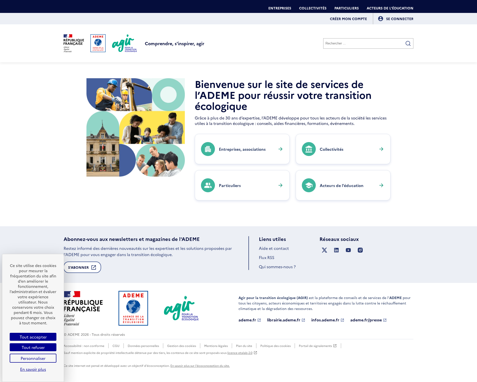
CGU (116, 346)
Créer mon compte (348, 18)
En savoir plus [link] (33, 369)
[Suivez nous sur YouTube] (348, 250)
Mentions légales (216, 346)
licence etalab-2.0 (239, 352)
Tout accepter (33, 337)
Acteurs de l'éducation (390, 7)
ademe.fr (247, 320)
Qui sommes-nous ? (277, 266)
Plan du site (244, 346)
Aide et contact (274, 248)
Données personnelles (143, 346)
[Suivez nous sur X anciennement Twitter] (324, 250)
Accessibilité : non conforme (84, 346)
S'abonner (78, 269)
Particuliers (346, 7)
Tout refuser (33, 347)
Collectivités (312, 7)
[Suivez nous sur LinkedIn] (336, 250)
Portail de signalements (315, 346)
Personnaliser (33, 358)
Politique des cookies (275, 346)
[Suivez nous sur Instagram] (360, 250)
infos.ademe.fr (325, 320)
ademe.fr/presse (366, 320)
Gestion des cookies (181, 346)
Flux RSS (266, 257)
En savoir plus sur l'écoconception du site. (200, 365)
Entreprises (279, 7)
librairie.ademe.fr (283, 320)
